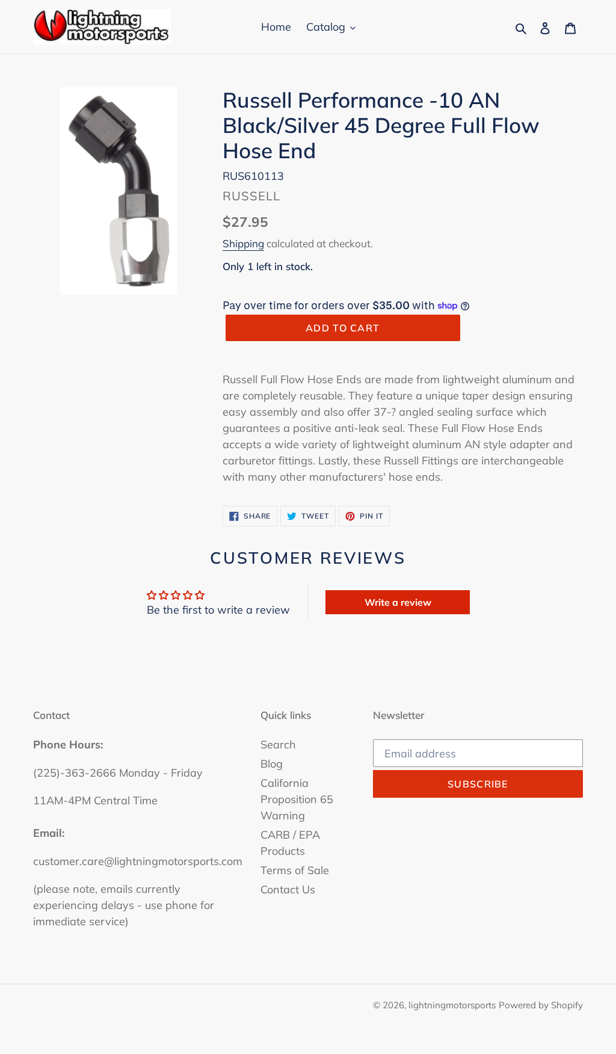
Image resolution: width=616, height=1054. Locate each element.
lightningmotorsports (452, 1005)
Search (278, 744)
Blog (271, 764)
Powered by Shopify (541, 1005)
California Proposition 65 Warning (296, 799)
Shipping (243, 243)
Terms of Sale (294, 870)
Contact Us (287, 889)
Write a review (398, 602)
